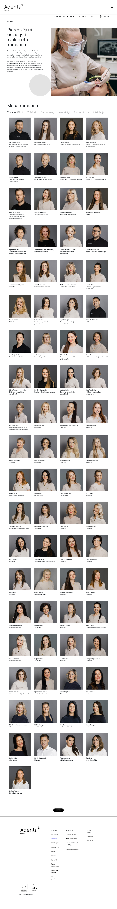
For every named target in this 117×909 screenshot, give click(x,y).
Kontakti (54, 860)
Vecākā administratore (67, 726)
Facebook (90, 836)
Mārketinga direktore (66, 759)
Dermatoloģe (38, 494)
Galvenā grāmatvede (15, 792)
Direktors (40, 759)
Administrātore (90, 726)
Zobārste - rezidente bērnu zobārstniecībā (68, 357)
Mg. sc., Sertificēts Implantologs (96, 250)
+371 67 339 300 (88, 16)
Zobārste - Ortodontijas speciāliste (71, 178)
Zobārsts (92, 321)
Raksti (53, 856)
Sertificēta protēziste (41, 356)
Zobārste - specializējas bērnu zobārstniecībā (95, 144)
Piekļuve (106, 16)
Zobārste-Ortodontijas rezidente (96, 178)
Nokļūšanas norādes (72, 849)
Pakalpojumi (55, 843)
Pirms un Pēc (55, 847)
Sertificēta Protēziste (41, 213)
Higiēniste (39, 426)
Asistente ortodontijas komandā (19, 527)
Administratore (65, 693)
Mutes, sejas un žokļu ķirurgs (43, 178)
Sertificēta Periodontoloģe (68, 213)
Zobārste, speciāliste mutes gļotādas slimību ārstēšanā (18, 251)
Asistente (41, 527)
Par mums (54, 834)
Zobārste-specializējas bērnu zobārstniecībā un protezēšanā (18, 427)
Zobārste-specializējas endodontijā (97, 356)
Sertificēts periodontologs (17, 356)
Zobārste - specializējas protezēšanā (93, 287)
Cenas (53, 851)
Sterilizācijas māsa (40, 593)
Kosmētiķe (89, 494)
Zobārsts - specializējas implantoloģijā (16, 179)
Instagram (90, 840)
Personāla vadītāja (91, 759)
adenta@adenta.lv (71, 838)
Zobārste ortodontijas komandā (70, 143)
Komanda (54, 838)
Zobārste (93, 213)
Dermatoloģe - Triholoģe (16, 494)
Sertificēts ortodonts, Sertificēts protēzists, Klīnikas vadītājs (19, 144)
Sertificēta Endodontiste (42, 143)
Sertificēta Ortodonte (44, 250)
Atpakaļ (58, 810)
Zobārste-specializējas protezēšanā (68, 251)
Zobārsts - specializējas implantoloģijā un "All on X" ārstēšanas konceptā (17, 215)
